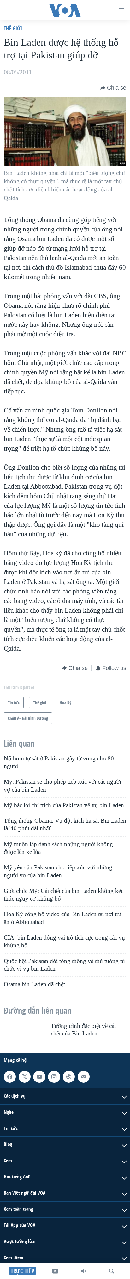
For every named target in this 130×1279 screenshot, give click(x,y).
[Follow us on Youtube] (39, 1077)
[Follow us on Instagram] (54, 1077)
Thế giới (13, 28)
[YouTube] (55, 1271)
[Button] (113, 88)
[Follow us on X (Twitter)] (25, 1077)
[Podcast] (69, 1077)
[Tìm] (111, 1271)
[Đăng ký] (84, 1077)
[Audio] (83, 1271)
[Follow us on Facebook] (10, 1077)
